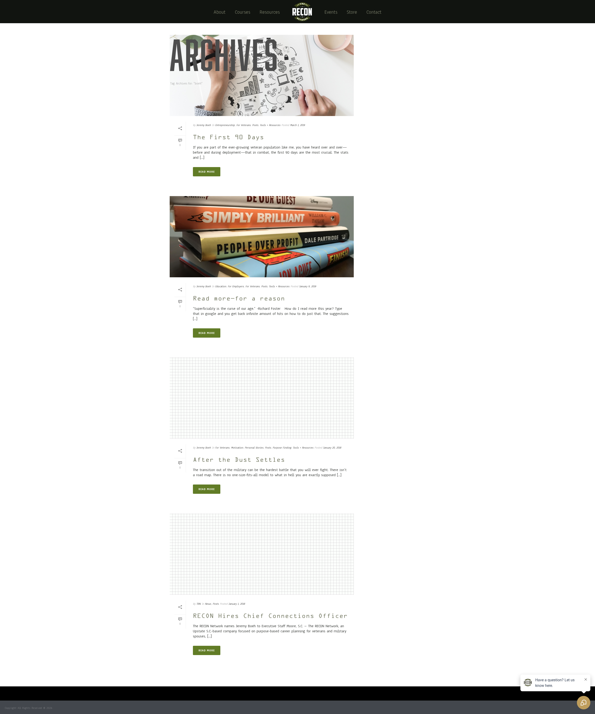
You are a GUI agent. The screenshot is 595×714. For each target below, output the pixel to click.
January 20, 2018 (332, 447)
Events (330, 12)
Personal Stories (254, 447)
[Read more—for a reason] (262, 236)
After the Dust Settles (239, 460)
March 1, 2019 (297, 125)
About (219, 12)
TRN (198, 604)
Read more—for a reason (239, 299)
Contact (373, 12)
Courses (242, 12)
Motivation (237, 447)
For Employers (236, 286)
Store (352, 12)
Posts (255, 125)
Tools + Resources (270, 125)
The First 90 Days (228, 138)
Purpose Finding (282, 447)
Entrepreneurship (225, 125)
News (208, 604)
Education (220, 286)
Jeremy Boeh (203, 125)
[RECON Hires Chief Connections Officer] (262, 554)
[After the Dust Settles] (262, 398)
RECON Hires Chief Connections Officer (270, 616)
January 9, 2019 (307, 286)
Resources (270, 12)
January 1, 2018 (236, 604)
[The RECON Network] (302, 11)
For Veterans (243, 125)
